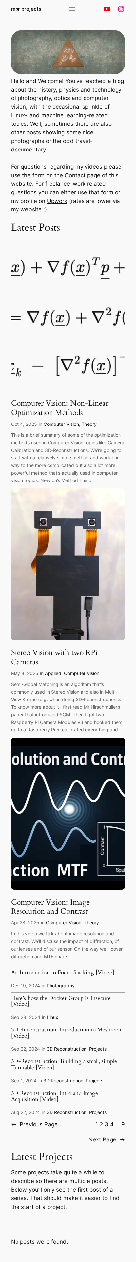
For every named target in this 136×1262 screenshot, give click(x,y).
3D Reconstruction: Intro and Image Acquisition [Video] (54, 1096)
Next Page (106, 1139)
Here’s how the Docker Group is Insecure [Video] (61, 1001)
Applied (53, 673)
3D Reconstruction (66, 1049)
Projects (98, 1049)
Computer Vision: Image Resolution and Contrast (50, 907)
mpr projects (26, 9)
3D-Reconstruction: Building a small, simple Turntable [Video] (64, 1064)
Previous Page (34, 1124)
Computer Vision (61, 424)
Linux (52, 1017)
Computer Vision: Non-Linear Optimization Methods (59, 408)
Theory (89, 424)
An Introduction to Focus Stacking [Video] (62, 972)
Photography (61, 985)
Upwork (57, 201)
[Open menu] (72, 9)
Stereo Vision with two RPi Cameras (54, 657)
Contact (75, 175)
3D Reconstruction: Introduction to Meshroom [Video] (67, 1033)
